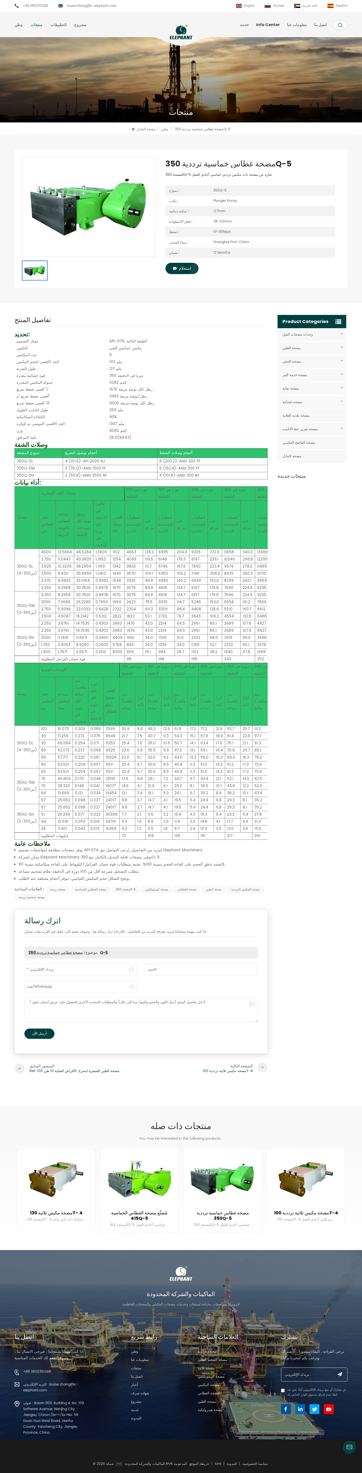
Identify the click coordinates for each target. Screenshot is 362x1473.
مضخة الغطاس (187, 889)
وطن (19, 25)
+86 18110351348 (35, 6)
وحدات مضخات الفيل (297, 334)
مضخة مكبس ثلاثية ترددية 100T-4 (223, 1213)
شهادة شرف (140, 1393)
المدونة (136, 1418)
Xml (218, 1464)
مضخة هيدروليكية (210, 1410)
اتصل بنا (320, 25)
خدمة (244, 25)
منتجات (37, 25)
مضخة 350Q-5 (126, 889)
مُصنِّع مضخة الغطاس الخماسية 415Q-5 (56, 1215)
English (249, 5)
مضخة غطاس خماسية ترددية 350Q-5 (68, 952)
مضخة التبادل (146, 129)
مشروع (80, 25)
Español (341, 5)
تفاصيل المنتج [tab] (33, 320)
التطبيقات (58, 25)
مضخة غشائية (292, 402)
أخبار (134, 1385)
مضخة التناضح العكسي (298, 442)
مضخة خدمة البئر (294, 375)
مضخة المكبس (208, 1385)
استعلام (185, 268)
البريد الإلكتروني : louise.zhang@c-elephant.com (50, 1387)
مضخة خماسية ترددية (32, 897)
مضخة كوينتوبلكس (156, 889)
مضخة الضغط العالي (212, 1360)
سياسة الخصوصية (255, 1464)
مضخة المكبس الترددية (245, 889)
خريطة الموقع (199, 1464)
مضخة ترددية (58, 889)
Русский (278, 5)
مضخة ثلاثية (206, 1368)
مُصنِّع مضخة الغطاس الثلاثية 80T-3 (306, 1215)
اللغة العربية (310, 5)
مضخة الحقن (291, 361)
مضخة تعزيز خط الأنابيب (300, 429)
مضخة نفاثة (290, 388)
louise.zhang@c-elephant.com (91, 6)
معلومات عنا (297, 25)
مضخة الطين (214, 889)
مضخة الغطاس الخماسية (90, 889)
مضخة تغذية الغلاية (296, 415)
